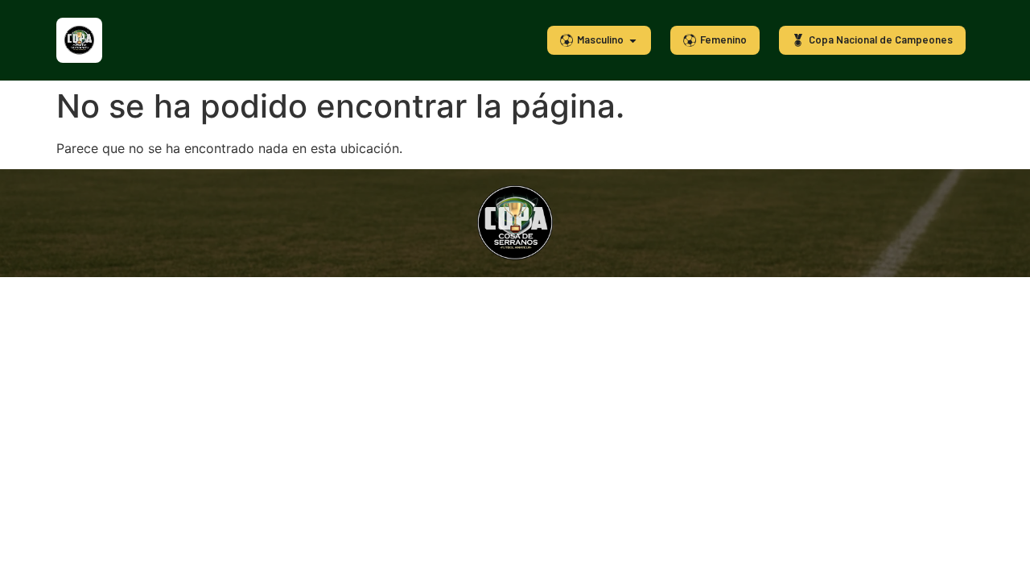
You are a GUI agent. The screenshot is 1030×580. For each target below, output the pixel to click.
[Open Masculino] (633, 40)
